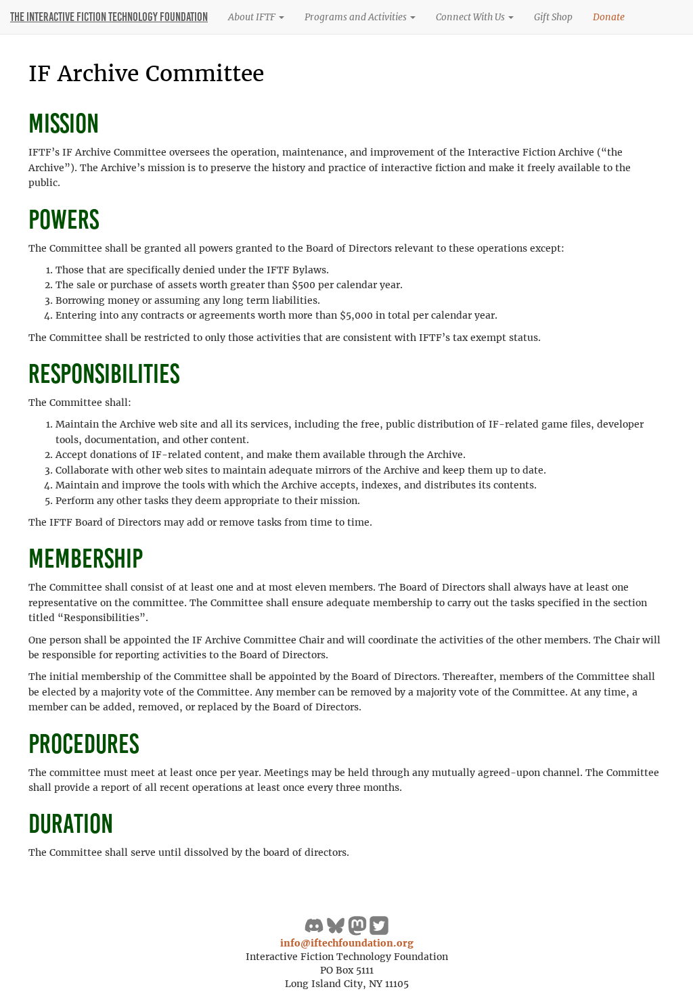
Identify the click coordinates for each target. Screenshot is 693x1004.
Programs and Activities (357, 17)
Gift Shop (553, 17)
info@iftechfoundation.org (346, 943)
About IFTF (252, 17)
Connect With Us (471, 17)
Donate (609, 17)
